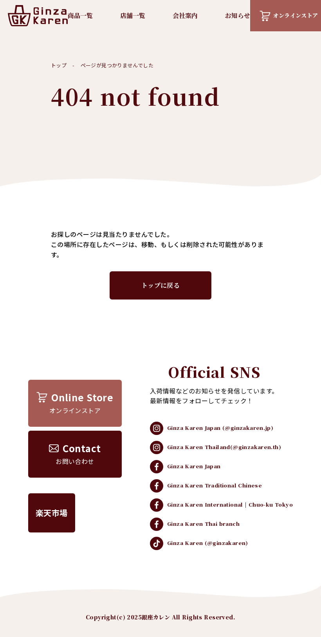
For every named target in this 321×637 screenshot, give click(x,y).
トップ (59, 65)
